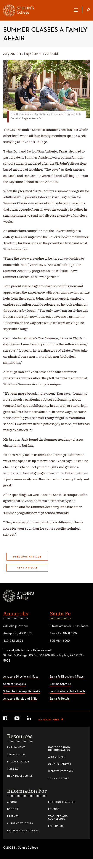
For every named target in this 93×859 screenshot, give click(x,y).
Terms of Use (16, 754)
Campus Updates (59, 764)
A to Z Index (57, 757)
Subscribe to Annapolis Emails (21, 691)
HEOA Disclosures (20, 776)
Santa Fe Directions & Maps (66, 676)
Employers (56, 826)
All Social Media (48, 719)
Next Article (27, 568)
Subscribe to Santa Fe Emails (67, 691)
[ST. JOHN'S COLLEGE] (18, 11)
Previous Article (27, 557)
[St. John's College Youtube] (17, 719)
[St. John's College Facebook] (5, 719)
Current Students (20, 823)
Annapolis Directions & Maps (20, 676)
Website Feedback (61, 771)
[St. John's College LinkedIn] (29, 719)
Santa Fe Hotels (59, 698)
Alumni (12, 802)
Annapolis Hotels (13, 698)
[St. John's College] (46, 596)
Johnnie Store (58, 778)
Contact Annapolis (14, 684)
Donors (12, 809)
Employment (16, 747)
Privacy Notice (18, 762)
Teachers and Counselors (58, 817)
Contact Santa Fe (60, 684)
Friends (53, 809)
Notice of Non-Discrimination (59, 748)
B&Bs (33, 698)
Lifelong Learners (61, 802)
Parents (13, 816)
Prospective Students (23, 830)
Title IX (12, 769)
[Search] (88, 10)
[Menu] (76, 10)
